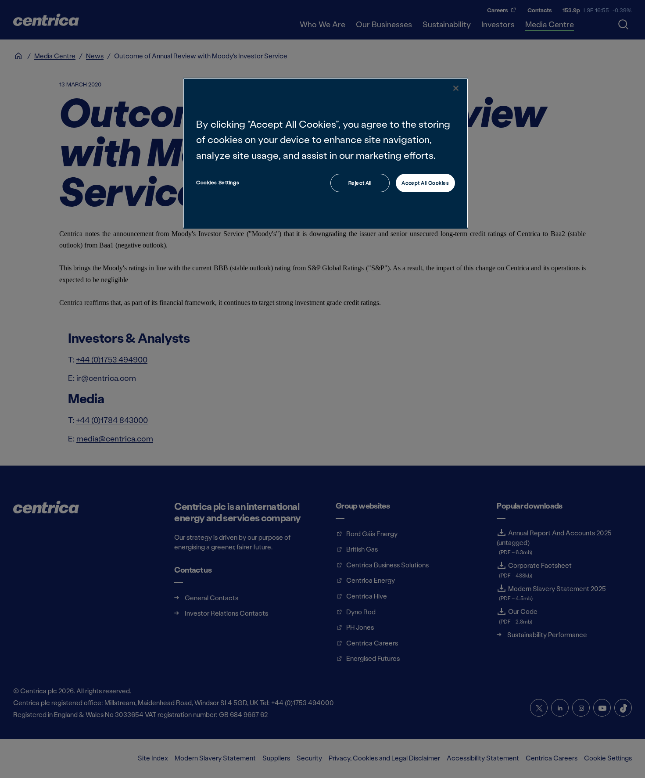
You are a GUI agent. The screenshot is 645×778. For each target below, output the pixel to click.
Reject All (360, 182)
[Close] (456, 88)
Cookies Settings (217, 182)
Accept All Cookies (425, 182)
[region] (325, 153)
